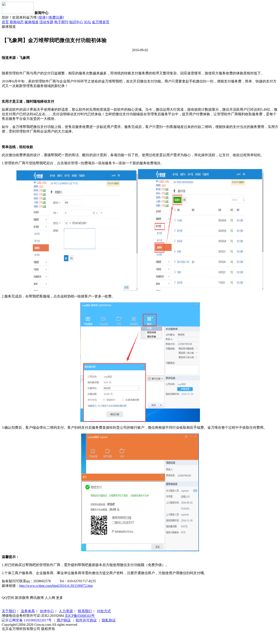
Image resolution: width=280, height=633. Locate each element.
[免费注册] (56, 17)
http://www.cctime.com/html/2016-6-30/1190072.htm (56, 586)
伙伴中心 (47, 611)
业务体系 (28, 611)
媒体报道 (31, 22)
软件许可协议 (86, 620)
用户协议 (64, 620)
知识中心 (76, 22)
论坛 (87, 22)
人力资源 (66, 611)
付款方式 (104, 611)
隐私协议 (109, 620)
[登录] (42, 17)
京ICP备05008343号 (80, 615)
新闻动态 (17, 22)
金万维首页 (100, 22)
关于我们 (9, 611)
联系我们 (85, 611)
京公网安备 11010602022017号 (28, 620)
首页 (5, 22)
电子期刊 (61, 22)
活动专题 (46, 22)
